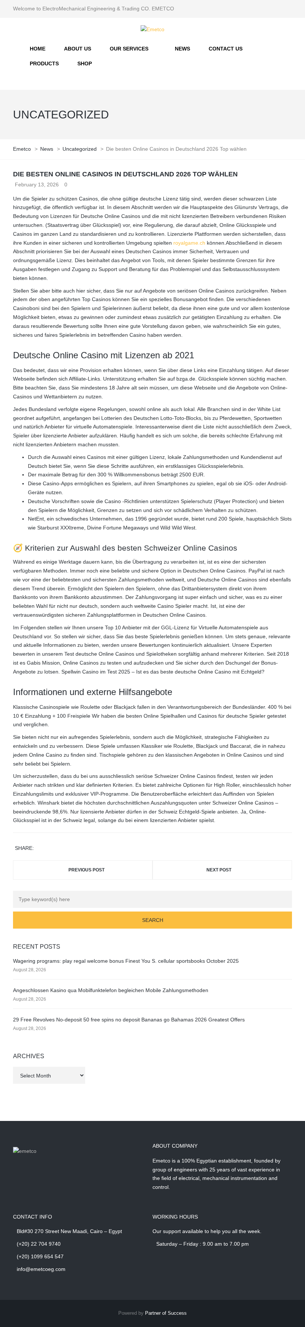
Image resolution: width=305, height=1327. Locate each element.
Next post (218, 870)
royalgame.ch (189, 243)
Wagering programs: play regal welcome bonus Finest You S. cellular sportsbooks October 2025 (126, 961)
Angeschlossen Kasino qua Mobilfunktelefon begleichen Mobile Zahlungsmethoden (110, 990)
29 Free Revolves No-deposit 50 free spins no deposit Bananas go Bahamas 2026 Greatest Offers (129, 1020)
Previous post (86, 870)
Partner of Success (166, 1313)
